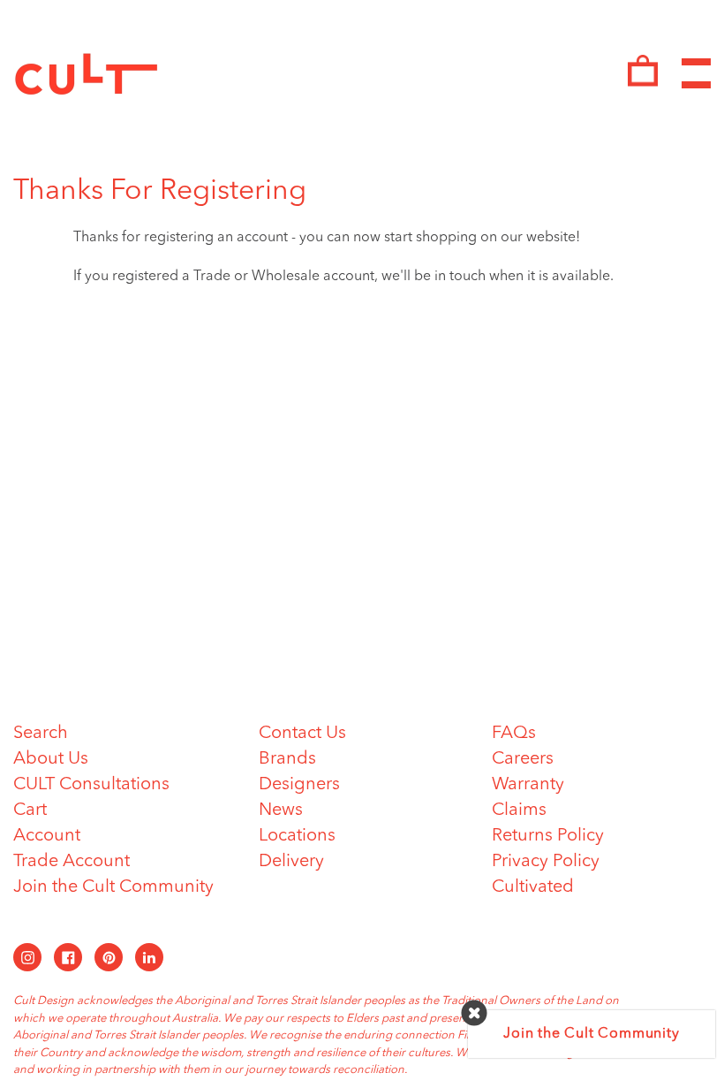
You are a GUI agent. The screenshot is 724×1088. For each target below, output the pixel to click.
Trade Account (71, 862)
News (281, 810)
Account (46, 836)
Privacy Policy (546, 862)
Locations (297, 836)
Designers (299, 785)
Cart (30, 810)
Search (40, 733)
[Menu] (696, 74)
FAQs (514, 733)
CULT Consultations (91, 785)
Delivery (291, 862)
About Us (50, 759)
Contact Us (302, 733)
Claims (519, 810)
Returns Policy (548, 836)
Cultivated (533, 887)
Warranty (528, 785)
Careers (523, 759)
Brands (287, 759)
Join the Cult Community (113, 887)
